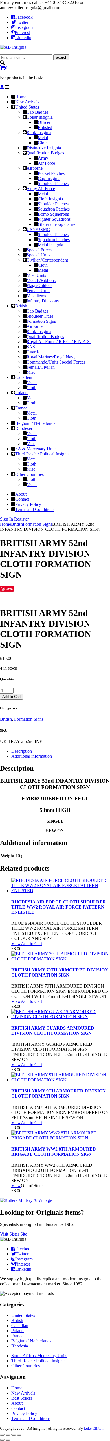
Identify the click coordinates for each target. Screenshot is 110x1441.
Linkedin (23, 37)
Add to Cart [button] (31, 943)
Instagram (24, 27)
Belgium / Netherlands (31, 1340)
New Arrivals (23, 1393)
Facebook (24, 17)
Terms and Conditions (30, 1418)
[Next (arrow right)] (8, 1440)
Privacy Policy (24, 1413)
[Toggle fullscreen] (13, 1435)
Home (5, 524)
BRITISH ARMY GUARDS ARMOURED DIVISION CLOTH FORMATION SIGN (52, 1030)
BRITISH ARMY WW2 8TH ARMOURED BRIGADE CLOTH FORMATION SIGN (53, 1151)
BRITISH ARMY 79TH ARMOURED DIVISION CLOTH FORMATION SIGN (59, 972)
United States (23, 1315)
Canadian (19, 1325)
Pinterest (22, 32)
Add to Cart (11, 697)
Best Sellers (21, 1398)
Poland (17, 1330)
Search (61, 57)
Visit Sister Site (13, 1234)
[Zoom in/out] (19, 1435)
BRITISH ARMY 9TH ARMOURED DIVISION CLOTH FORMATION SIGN (58, 1093)
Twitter (22, 22)
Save (9, 589)
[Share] (8, 1435)
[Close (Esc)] (2, 1435)
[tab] (60, 751)
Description (21, 751)
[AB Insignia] (13, 47)
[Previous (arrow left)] (2, 1440)
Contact (18, 1408)
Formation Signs (37, 524)
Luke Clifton (94, 1428)
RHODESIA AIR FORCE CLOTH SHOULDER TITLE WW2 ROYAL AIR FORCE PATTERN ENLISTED (58, 906)
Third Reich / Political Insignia (38, 1360)
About (17, 1403)
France (17, 1335)
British (17, 524)
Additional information (31, 756)
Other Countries (25, 1365)
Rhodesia (19, 1346)
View (16, 943)
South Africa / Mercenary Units (39, 1355)
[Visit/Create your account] (2, 87)
